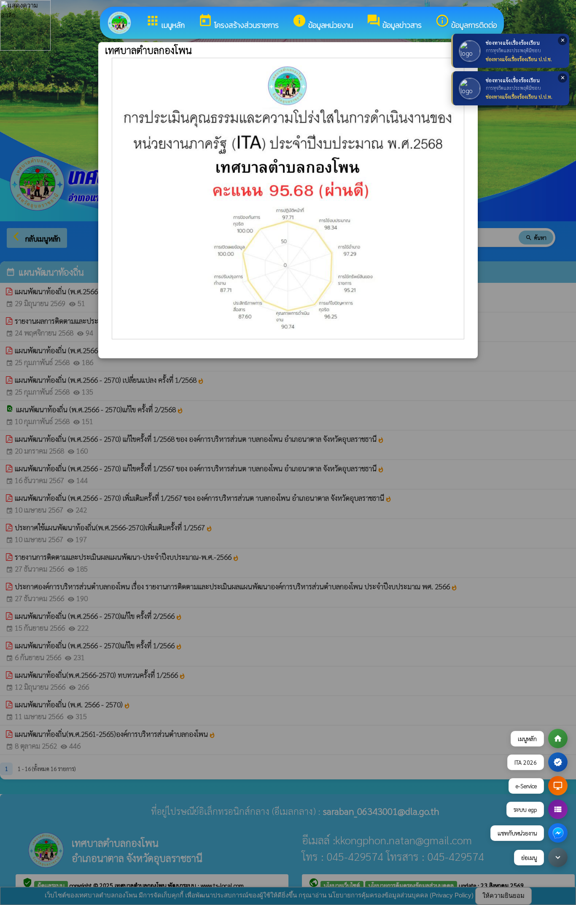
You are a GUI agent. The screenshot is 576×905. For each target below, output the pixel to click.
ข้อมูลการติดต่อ (466, 22)
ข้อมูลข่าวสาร (394, 22)
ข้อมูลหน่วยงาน (322, 22)
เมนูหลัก (165, 22)
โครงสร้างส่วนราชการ (238, 22)
